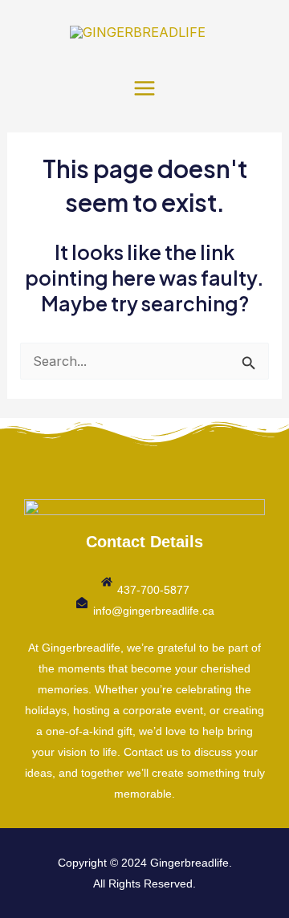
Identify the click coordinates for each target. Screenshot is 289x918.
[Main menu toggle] (145, 88)
